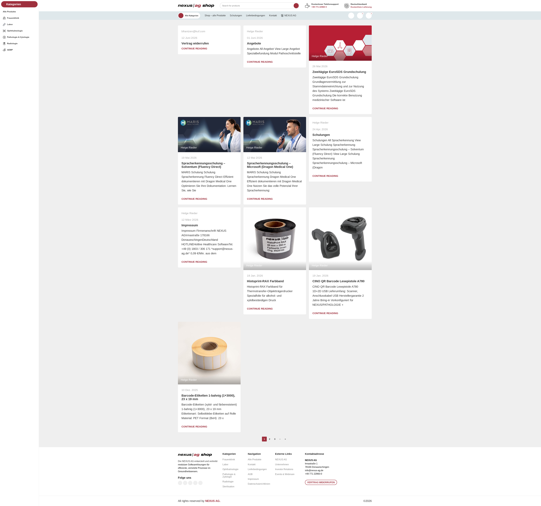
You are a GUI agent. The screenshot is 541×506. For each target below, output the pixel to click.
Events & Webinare (284, 474)
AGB (250, 474)
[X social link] (185, 483)
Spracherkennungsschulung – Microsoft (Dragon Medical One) (270, 165)
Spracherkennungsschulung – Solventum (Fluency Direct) (203, 165)
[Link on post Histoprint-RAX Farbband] (274, 238)
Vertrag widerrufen (195, 43)
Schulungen (321, 135)
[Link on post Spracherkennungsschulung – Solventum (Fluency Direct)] (209, 134)
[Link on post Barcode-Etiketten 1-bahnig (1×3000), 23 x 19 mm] (209, 353)
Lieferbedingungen (257, 469)
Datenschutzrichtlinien (259, 484)
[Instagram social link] (190, 483)
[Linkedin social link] (200, 483)
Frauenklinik (228, 459)
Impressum (189, 225)
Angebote (254, 43)
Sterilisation (228, 486)
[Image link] (195, 454)
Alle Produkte (254, 459)
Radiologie (228, 481)
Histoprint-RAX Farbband (265, 281)
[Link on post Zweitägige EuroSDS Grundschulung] (340, 43)
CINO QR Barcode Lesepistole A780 (338, 281)
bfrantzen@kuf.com (193, 31)
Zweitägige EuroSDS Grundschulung (339, 72)
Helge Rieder (255, 31)
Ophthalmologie (230, 469)
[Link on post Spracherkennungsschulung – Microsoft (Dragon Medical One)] (274, 134)
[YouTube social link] (195, 483)
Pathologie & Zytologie (228, 475)
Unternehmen (282, 464)
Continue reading (194, 48)
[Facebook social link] (180, 483)
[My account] (351, 15)
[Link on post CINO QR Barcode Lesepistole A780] (340, 238)
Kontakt (251, 464)
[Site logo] (196, 5)
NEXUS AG (281, 459)
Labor (225, 464)
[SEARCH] (296, 5)
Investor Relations (284, 469)
